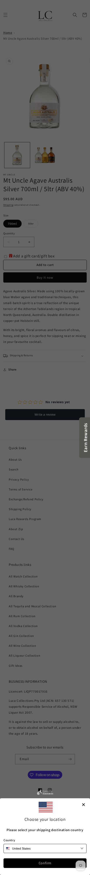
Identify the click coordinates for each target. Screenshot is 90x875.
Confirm (45, 863)
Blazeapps (48, 793)
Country (9, 840)
